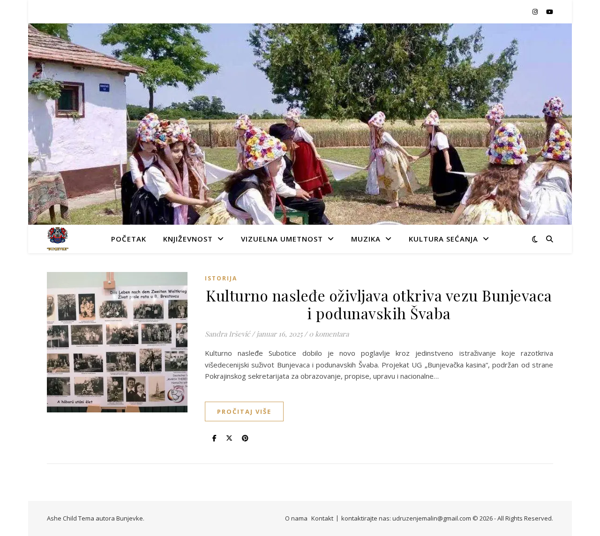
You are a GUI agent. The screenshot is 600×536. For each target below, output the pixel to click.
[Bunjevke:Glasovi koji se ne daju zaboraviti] (57, 238)
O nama (296, 518)
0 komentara (329, 333)
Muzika (366, 238)
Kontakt (322, 518)
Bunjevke (129, 518)
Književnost (188, 238)
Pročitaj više (244, 411)
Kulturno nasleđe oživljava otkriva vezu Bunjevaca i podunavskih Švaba (379, 304)
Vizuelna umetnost (282, 238)
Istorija (221, 278)
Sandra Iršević (227, 333)
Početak (128, 238)
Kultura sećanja (443, 238)
